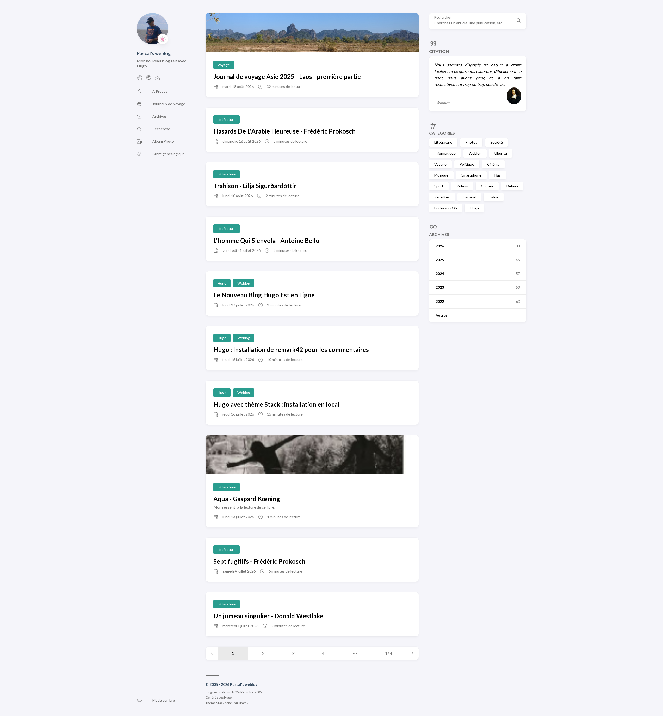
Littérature (443, 142)
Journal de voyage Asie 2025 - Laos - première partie (287, 76)
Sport (438, 186)
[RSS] (157, 79)
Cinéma (493, 164)
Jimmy (243, 703)
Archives (439, 234)
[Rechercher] (518, 21)
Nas (497, 175)
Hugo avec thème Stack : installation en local (276, 404)
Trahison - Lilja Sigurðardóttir (254, 186)
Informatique (445, 153)
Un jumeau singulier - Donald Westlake (268, 616)
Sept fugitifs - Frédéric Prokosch (259, 561)
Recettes (442, 197)
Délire (493, 197)
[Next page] (412, 653)
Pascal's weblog (154, 53)
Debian (512, 186)
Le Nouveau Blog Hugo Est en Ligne (264, 295)
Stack (220, 703)
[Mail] (140, 79)
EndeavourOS (445, 208)
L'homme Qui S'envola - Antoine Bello (266, 240)
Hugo (474, 208)
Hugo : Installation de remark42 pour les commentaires (291, 349)
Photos (471, 142)
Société (496, 142)
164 (388, 653)
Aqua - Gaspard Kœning (246, 499)
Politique (467, 164)
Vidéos (462, 186)
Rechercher (442, 18)
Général (469, 197)
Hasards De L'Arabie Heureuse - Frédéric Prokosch (284, 131)
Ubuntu (500, 153)
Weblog (475, 153)
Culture (487, 186)
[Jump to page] (354, 653)
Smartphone (471, 175)
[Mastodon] (149, 79)
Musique (441, 175)
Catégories (442, 132)
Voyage (440, 164)
